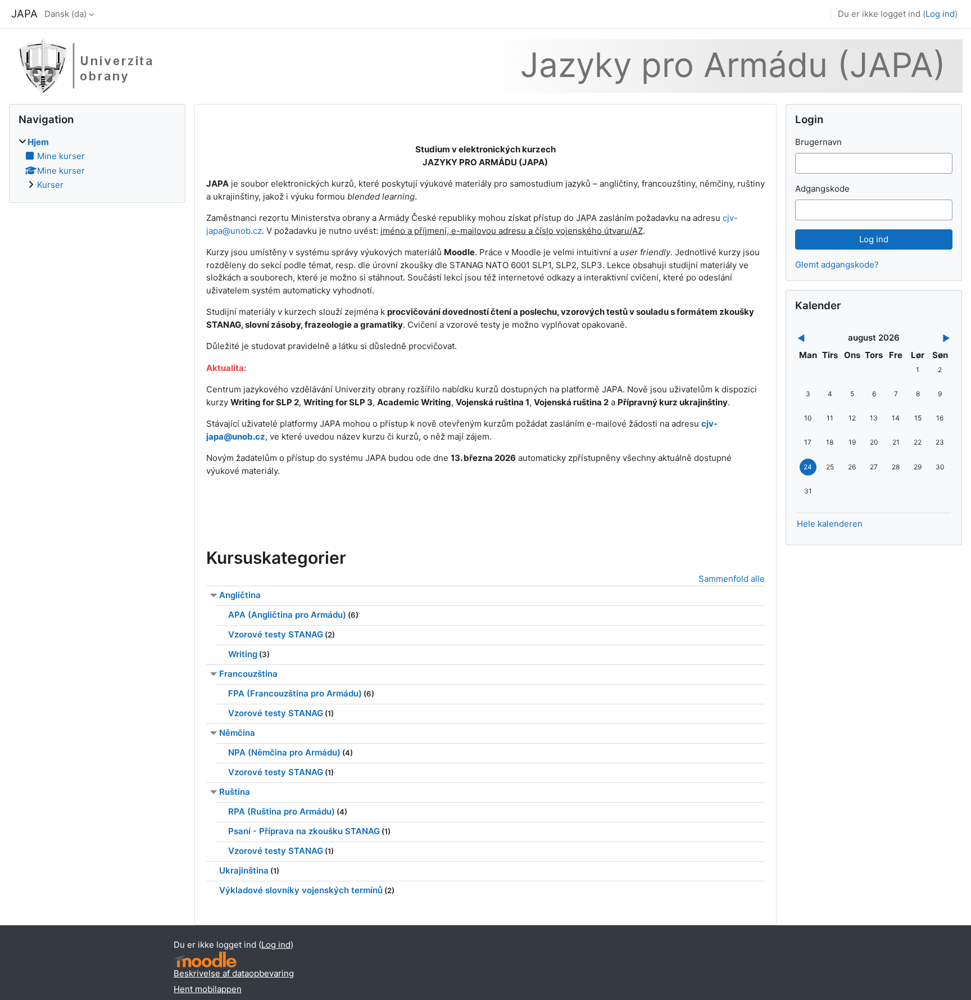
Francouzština (248, 673)
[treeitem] (97, 164)
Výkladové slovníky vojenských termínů (301, 890)
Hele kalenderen (830, 523)
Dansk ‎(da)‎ (65, 13)
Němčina (237, 732)
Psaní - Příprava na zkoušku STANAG (304, 831)
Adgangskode (822, 188)
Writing (242, 654)
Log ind (940, 13)
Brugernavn (818, 142)
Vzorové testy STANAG (275, 634)
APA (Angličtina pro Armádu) (287, 614)
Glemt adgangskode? (837, 264)
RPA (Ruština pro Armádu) (281, 811)
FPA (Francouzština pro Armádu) (295, 693)
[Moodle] (205, 960)
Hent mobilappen (208, 989)
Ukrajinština (244, 870)
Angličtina (240, 595)
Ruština (234, 791)
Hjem (38, 142)
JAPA (24, 13)
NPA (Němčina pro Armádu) (284, 752)
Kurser (50, 184)
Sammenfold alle (731, 578)
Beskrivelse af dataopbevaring (234, 973)
